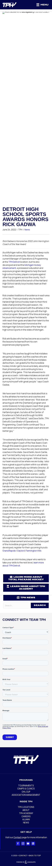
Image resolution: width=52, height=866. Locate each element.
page (24, 837)
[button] (40, 605)
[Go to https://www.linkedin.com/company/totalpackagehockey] (33, 843)
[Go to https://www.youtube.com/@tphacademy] (28, 843)
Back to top (35, 855)
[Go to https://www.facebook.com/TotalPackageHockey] (18, 843)
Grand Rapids (9, 550)
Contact (17, 837)
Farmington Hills (33, 550)
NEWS (26, 822)
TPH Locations (26, 807)
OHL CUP (26, 791)
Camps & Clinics (26, 788)
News (27, 229)
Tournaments (26, 785)
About (26, 810)
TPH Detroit (14, 261)
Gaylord (21, 550)
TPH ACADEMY (26, 813)
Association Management (26, 794)
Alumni (26, 819)
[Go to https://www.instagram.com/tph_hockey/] (23, 843)
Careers (26, 816)
